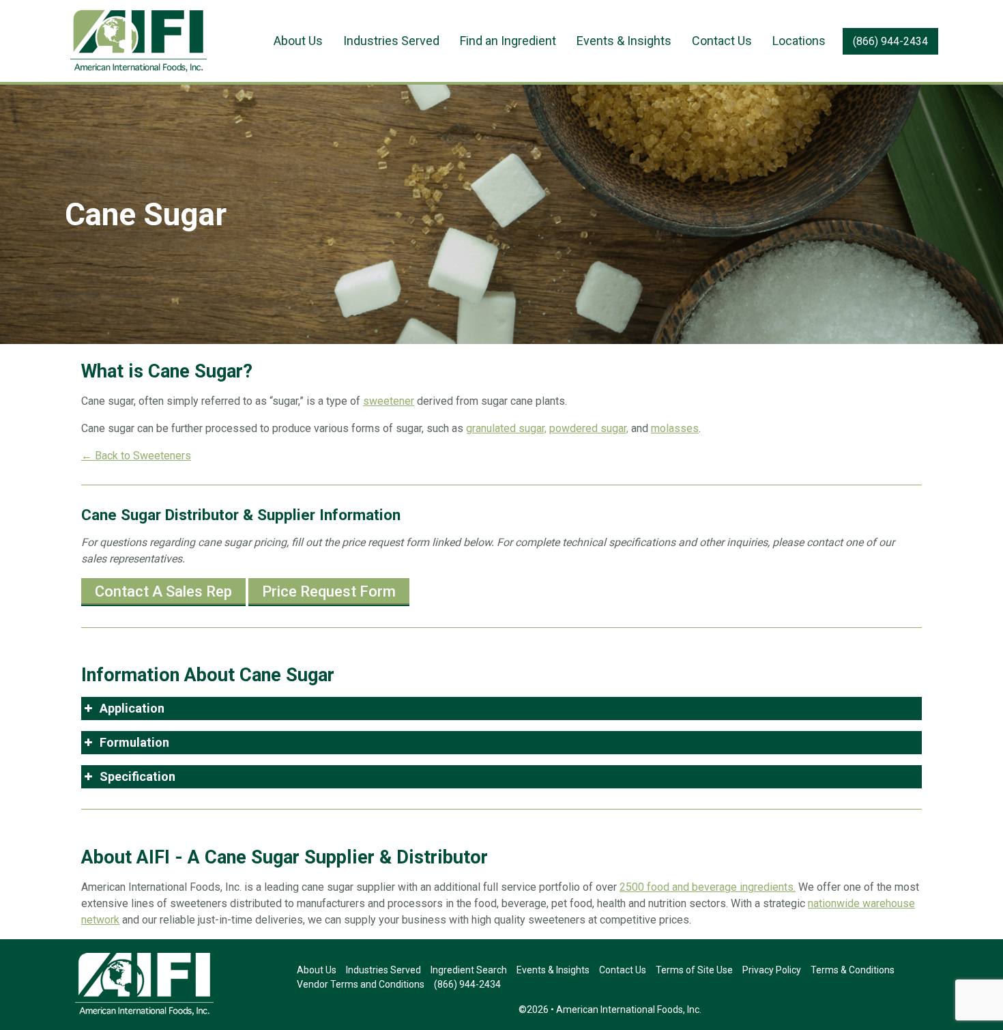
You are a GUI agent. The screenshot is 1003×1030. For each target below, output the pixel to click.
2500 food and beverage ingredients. (708, 887)
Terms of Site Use (694, 969)
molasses (675, 428)
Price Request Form (329, 591)
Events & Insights (624, 40)
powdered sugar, (588, 428)
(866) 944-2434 (890, 41)
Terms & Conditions (853, 969)
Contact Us (722, 40)
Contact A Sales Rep (163, 591)
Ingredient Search (469, 969)
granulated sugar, (506, 428)
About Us (298, 40)
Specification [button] (137, 776)
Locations (799, 40)
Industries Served (391, 40)
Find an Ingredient (508, 40)
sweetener (388, 401)
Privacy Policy (771, 969)
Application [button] (132, 708)
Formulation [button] (134, 742)
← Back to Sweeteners (136, 455)
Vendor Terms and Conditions (360, 984)
